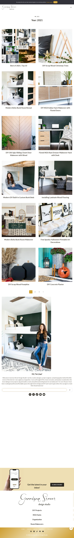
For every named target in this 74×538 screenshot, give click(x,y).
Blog (35, 529)
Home (23, 529)
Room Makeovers (37, 524)
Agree (55, 2)
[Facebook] (40, 531)
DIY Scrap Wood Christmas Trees (55, 66)
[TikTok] (37, 531)
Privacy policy (49, 2)
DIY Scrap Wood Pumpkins (18, 284)
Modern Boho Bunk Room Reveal (19, 108)
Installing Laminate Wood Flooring (55, 197)
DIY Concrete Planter (55, 284)
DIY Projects (37, 510)
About (29, 529)
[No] (72, 2)
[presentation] (19, 46)
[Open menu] (71, 7)
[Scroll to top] (70, 532)
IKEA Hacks (37, 515)
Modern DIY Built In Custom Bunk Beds (18, 197)
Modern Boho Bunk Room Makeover (18, 240)
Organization (37, 519)
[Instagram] (34, 531)
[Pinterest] (31, 531)
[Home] (35, 16)
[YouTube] (43, 531)
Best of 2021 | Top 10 (18, 66)
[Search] (70, 389)
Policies (50, 529)
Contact (42, 529)
